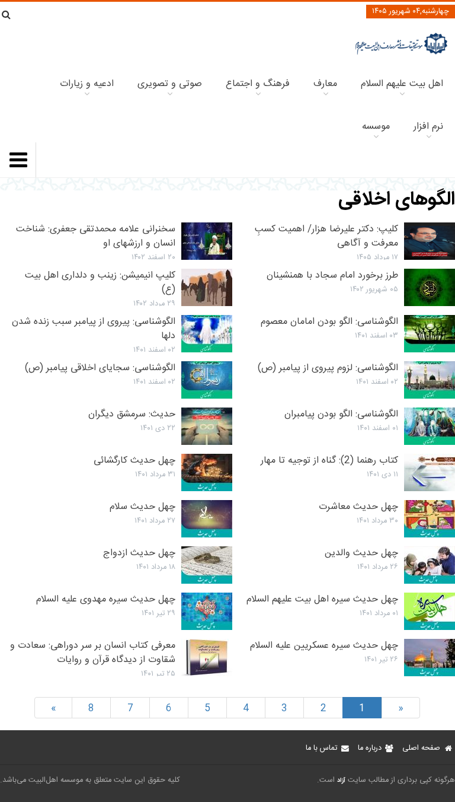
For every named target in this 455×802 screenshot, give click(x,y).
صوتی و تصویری (169, 84)
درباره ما (370, 748)
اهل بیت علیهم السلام (402, 84)
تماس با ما (321, 748)
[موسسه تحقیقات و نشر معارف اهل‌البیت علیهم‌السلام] (401, 53)
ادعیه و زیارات (87, 84)
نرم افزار (428, 127)
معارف (325, 84)
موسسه (376, 127)
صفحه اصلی (421, 748)
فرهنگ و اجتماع (258, 84)
